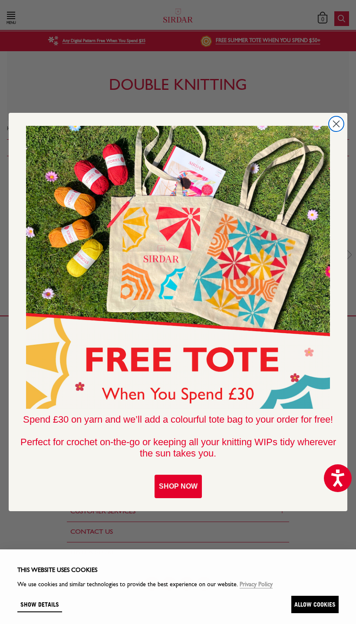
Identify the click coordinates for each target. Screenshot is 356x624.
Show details (39, 604)
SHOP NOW (178, 486)
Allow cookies (315, 604)
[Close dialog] (336, 123)
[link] (178, 267)
